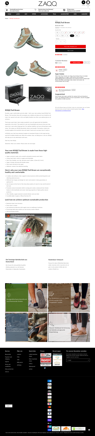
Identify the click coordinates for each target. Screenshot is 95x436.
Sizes (75, 14)
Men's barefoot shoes (33, 360)
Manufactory (65, 14)
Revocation (8, 354)
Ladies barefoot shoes (33, 355)
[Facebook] (89, 430)
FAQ (18, 357)
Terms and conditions (8, 365)
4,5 (57, 32)
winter (30, 369)
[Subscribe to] (88, 360)
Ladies (18, 14)
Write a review (76, 62)
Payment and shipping (8, 358)
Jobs (18, 359)
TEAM (54, 14)
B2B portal (20, 362)
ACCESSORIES (44, 14)
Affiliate (19, 365)
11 (67, 35)
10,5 (62, 35)
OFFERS (34, 14)
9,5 (57, 35)
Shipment (57, 27)
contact (19, 354)
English (8, 405)
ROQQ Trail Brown (15, 18)
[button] (7, 3)
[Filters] (85, 62)
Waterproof (32, 366)
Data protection (9, 369)
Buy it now (70, 50)
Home (9, 14)
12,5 (77, 35)
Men (26, 14)
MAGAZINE (84, 14)
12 (72, 35)
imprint (7, 361)
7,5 (75, 32)
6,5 (70, 32)
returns (7, 371)
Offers (30, 363)
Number (57, 38)
